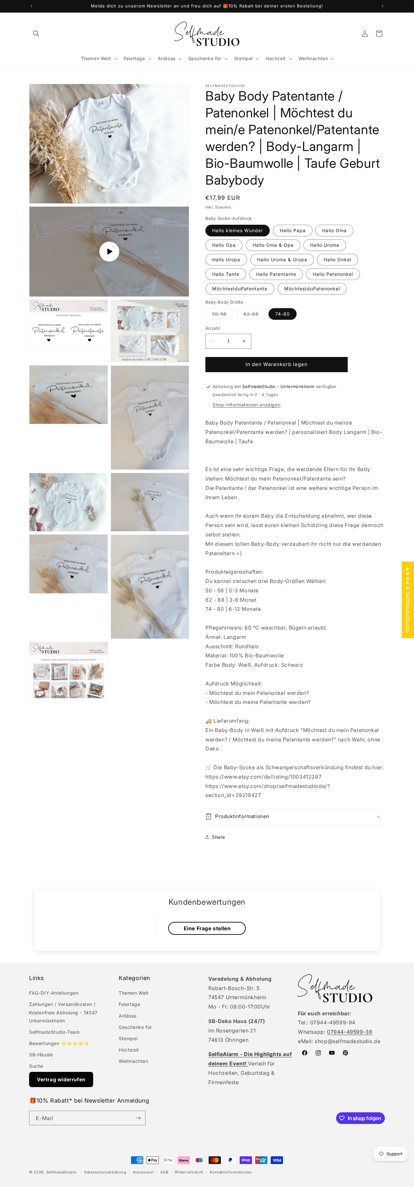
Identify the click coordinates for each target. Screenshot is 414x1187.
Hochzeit (129, 1049)
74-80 (282, 314)
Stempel (128, 1038)
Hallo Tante (225, 274)
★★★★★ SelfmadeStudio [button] (408, 600)
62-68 (255, 315)
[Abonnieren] (138, 1118)
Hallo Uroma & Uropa (282, 259)
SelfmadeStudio (61, 1172)
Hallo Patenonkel (333, 274)
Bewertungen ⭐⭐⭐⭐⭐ (59, 1043)
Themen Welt (134, 993)
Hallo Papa (293, 230)
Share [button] (218, 837)
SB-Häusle (41, 1054)
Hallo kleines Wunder (237, 230)
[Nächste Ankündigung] (383, 6)
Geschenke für (135, 1027)
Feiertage (129, 1004)
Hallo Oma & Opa (273, 245)
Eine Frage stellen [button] (207, 928)
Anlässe (127, 1016)
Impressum (143, 1172)
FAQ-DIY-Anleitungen (53, 993)
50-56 (223, 315)
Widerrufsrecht (189, 1172)
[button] (36, 34)
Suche (36, 1066)
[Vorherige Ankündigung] (31, 6)
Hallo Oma (334, 230)
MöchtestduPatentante (239, 288)
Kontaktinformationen (231, 1172)
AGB (164, 1172)
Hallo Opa (224, 245)
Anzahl (212, 328)
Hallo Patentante (276, 274)
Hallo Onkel (337, 259)
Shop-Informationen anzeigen (246, 404)
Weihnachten (133, 1061)
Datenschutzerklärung (105, 1172)
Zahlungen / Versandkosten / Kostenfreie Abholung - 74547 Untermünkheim (63, 1012)
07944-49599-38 (349, 1032)
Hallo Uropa (226, 259)
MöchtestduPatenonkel (312, 288)
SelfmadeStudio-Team (54, 1032)
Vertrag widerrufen (61, 1079)
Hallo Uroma (324, 245)
